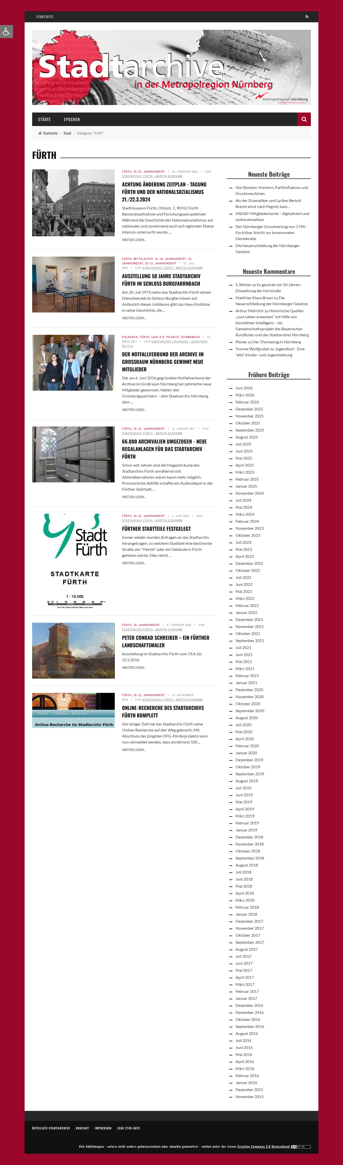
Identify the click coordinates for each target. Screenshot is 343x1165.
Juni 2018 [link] (244, 879)
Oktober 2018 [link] (248, 851)
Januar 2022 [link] (246, 612)
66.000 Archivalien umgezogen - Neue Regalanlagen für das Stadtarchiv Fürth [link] (164, 449)
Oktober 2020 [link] (248, 703)
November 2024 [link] (250, 493)
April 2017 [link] (245, 977)
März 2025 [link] (245, 472)
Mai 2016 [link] (244, 1054)
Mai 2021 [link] (244, 661)
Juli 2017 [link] (243, 956)
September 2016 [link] (250, 1026)
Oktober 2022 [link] (248, 570)
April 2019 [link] (245, 808)
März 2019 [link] (245, 815)
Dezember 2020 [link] (249, 689)
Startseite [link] (44, 16)
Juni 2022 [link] (244, 584)
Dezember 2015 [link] (249, 1089)
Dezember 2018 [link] (249, 836)
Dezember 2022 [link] (249, 563)
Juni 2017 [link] (244, 963)
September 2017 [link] (250, 942)
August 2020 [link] (247, 717)
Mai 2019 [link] (244, 801)
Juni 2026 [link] (244, 387)
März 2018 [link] (245, 900)
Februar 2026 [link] (247, 401)
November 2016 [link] (250, 1012)
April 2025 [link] (245, 465)
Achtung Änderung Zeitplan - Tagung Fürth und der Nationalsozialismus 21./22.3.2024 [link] (164, 191)
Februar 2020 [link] (247, 745)
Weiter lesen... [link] (134, 240)
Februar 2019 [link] (247, 822)
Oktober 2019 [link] (248, 766)
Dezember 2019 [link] (249, 759)
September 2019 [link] (250, 773)
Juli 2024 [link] (243, 500)
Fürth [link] (127, 172)
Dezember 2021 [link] (249, 619)
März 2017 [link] (245, 984)
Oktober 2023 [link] (248, 535)
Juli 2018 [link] (243, 872)
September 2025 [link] (250, 430)
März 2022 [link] (245, 598)
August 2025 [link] (247, 437)
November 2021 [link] (250, 626)
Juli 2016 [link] (243, 1040)
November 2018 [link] (250, 843)
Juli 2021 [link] (243, 647)
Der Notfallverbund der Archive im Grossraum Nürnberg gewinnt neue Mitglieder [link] (163, 361)
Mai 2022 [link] (244, 591)
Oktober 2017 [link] (248, 935)
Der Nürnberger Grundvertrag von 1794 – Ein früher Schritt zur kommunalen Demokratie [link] (272, 232)
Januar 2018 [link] (246, 914)
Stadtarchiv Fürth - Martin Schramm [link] (152, 176)
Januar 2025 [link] (246, 486)
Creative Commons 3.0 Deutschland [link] (264, 1146)
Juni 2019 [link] (244, 794)
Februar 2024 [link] (247, 521)
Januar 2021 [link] (246, 682)
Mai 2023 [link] (244, 549)
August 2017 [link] (247, 949)
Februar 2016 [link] (247, 1075)
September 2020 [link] (250, 710)
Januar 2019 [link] (246, 829)
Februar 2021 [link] (247, 675)
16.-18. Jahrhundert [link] (170, 259)
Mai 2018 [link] (244, 886)
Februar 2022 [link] (247, 605)
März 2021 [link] (245, 668)
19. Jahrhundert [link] (147, 625)
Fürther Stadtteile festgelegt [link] (156, 528)
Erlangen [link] (130, 337)
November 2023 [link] (250, 528)
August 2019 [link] (247, 780)
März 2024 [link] (245, 514)
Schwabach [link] (190, 337)
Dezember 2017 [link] (249, 921)
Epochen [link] (72, 119)
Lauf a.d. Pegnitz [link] (165, 337)
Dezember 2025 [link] (249, 408)
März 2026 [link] (245, 394)
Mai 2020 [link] (244, 731)
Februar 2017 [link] (247, 991)
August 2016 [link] (247, 1033)
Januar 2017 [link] (246, 998)
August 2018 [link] (247, 865)
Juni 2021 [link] (244, 654)
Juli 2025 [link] (243, 444)
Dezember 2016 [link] (249, 1005)
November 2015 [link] (250, 1096)
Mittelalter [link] (143, 259)
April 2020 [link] (245, 738)
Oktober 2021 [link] (248, 633)
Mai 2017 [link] (244, 970)
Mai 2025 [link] (244, 458)
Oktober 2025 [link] (248, 422)
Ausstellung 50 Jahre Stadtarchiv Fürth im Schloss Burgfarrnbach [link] (161, 279)
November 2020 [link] (250, 696)
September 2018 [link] (250, 858)
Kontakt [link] (82, 1128)
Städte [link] (44, 119)
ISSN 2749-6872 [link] (128, 1128)
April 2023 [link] (245, 556)
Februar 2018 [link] (247, 907)
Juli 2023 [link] (243, 542)
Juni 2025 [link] (244, 451)
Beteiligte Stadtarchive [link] (51, 1128)
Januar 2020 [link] (246, 752)
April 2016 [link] (245, 1061)
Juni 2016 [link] (244, 1047)
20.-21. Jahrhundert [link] (149, 172)
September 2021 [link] (250, 640)
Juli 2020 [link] (243, 724)
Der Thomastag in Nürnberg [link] (277, 341)
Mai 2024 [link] (244, 507)
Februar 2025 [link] (247, 479)
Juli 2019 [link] (243, 787)
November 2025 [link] (250, 415)
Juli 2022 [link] (243, 577)
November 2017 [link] (250, 928)
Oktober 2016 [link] (248, 1019)
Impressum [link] (103, 1128)
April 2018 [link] (245, 893)
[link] (6, 31)
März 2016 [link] (245, 1068)
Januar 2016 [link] (246, 1082)
